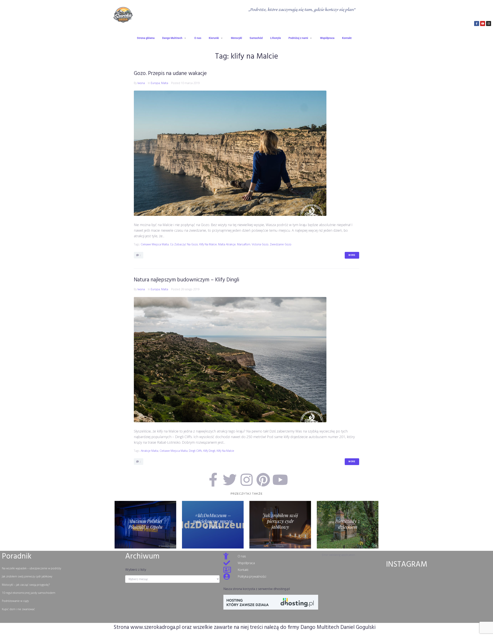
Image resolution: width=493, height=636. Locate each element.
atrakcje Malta (149, 451)
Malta (164, 83)
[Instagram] (488, 23)
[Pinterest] (263, 480)
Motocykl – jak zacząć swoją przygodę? (26, 584)
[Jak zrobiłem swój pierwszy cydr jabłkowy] (280, 525)
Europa (155, 83)
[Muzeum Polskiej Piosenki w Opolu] (145, 525)
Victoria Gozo (260, 244)
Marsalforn (243, 244)
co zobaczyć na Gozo (184, 244)
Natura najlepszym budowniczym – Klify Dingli (186, 280)
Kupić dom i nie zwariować (18, 609)
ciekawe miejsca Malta (155, 244)
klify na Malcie (208, 244)
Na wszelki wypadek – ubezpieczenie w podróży (31, 568)
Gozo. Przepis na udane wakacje (170, 73)
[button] (174, 38)
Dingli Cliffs (195, 451)
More (352, 255)
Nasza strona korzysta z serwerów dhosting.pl (256, 589)
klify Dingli (209, 451)
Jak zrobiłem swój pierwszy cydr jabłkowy (27, 576)
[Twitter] (230, 480)
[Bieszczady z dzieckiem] (347, 525)
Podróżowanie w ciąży (15, 601)
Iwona (141, 83)
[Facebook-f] (476, 23)
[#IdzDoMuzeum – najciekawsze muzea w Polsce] (213, 525)
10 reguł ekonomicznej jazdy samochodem (28, 593)
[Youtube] (482, 23)
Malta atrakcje (227, 244)
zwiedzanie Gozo (280, 244)
